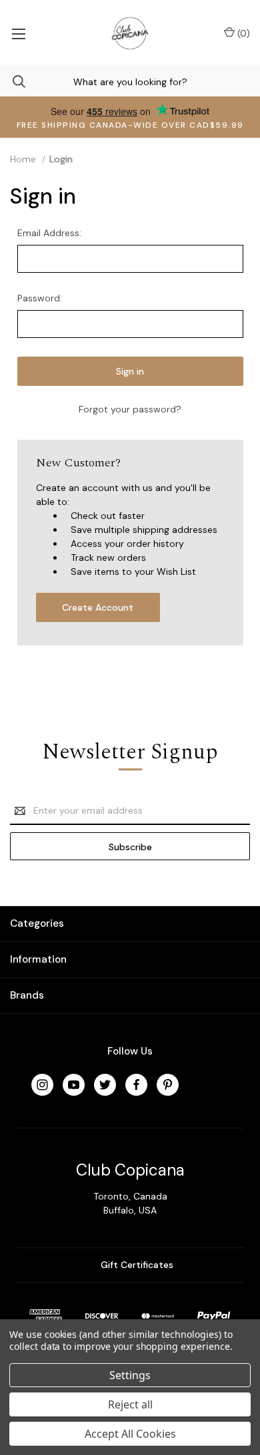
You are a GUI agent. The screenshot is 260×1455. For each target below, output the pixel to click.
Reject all (130, 1404)
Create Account (97, 607)
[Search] (12, 81)
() (242, 33)
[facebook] (136, 1084)
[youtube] (73, 1084)
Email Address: (49, 233)
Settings (130, 1375)
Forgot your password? (130, 409)
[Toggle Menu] (18, 33)
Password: (39, 298)
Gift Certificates (135, 1265)
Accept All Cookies (130, 1433)
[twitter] (105, 1084)
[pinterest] (167, 1084)
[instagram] (42, 1084)
